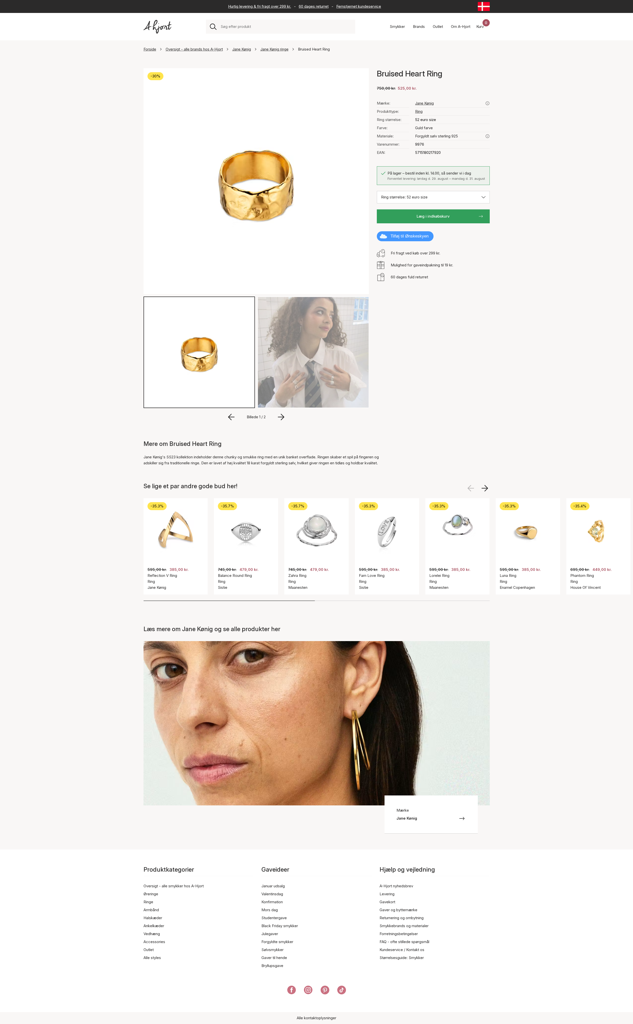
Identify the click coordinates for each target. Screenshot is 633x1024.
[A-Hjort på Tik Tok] (341, 991)
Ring (419, 111)
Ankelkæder (154, 925)
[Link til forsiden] (157, 27)
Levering (387, 894)
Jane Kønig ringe (274, 49)
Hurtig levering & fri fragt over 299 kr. (259, 6)
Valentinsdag (272, 894)
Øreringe (151, 894)
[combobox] (286, 27)
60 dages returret (314, 6)
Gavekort (387, 902)
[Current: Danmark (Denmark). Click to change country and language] (484, 6)
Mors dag (269, 909)
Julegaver (269, 933)
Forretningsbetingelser (399, 933)
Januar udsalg (273, 886)
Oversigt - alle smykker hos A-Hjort (174, 886)
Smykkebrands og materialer (404, 925)
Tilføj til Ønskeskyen (409, 236)
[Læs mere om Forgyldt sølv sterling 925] (487, 136)
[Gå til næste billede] (281, 417)
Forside (150, 49)
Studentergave (274, 917)
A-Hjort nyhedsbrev (396, 886)
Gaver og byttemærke (398, 909)
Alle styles (152, 957)
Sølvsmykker (272, 949)
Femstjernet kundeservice (358, 6)
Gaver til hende (274, 957)
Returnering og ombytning (402, 917)
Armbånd (151, 909)
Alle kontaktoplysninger (316, 1018)
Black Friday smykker (279, 925)
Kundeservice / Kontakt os (402, 949)
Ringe (148, 902)
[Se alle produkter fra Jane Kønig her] (487, 103)
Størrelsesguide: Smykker (402, 957)
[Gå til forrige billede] (231, 417)
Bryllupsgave (272, 965)
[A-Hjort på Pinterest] (325, 991)
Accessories (154, 941)
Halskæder (153, 917)
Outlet (149, 949)
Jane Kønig (241, 49)
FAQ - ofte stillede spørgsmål (404, 941)
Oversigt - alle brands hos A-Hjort (194, 49)
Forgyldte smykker (277, 941)
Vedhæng (152, 933)
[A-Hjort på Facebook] (291, 991)
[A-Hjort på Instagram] (308, 991)
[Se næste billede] (485, 488)
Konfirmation (272, 902)
